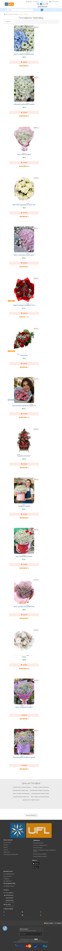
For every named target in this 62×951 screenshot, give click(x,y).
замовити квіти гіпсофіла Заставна (31, 800)
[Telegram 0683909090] (41, 4)
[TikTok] (40, 915)
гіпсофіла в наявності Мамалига (41, 787)
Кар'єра (6, 847)
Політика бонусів (37, 847)
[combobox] (9, 21)
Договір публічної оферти (40, 854)
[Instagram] (47, 4)
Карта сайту (7, 852)
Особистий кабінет (55, 1)
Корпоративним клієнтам (40, 856)
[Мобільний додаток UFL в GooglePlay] (36, 867)
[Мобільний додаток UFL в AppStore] (36, 863)
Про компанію (7, 842)
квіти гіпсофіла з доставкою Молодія (40, 796)
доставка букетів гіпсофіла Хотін (21, 796)
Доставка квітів (7, 881)
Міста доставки (7, 876)
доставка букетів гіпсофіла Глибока (40, 793)
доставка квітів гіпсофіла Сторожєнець (39, 790)
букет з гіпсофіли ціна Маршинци (21, 793)
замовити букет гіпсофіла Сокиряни (22, 787)
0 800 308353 (8, 904)
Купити (25, 62)
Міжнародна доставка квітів (11, 854)
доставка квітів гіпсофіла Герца (20, 790)
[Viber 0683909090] (38, 4)
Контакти (6, 845)
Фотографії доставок (9, 874)
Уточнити (24, 715)
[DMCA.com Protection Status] (38, 939)
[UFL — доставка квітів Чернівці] (9, 4)
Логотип (6, 849)
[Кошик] (42, 10)
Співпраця (6, 878)
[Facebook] (22, 912)
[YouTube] (22, 915)
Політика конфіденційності (40, 845)
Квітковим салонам (38, 843)
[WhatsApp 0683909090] (44, 4)
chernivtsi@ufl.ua (9, 892)
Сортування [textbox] (7, 21)
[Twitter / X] (4, 915)
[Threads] (40, 912)
